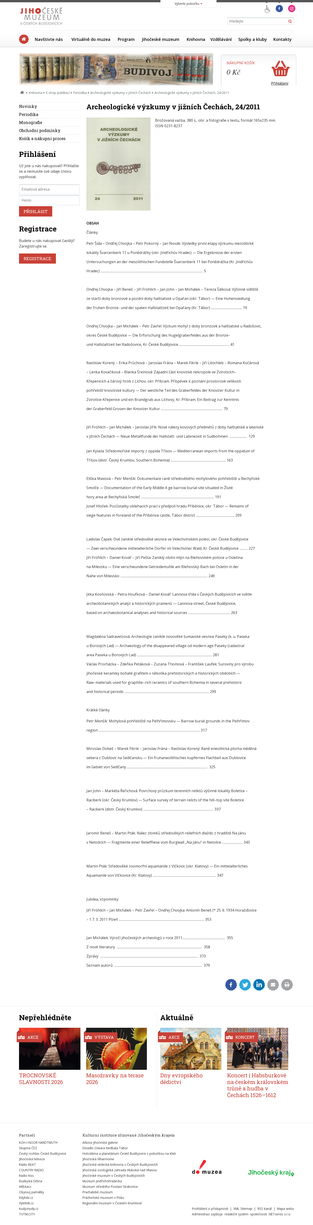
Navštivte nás (49, 39)
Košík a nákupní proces (42, 138)
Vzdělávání (221, 39)
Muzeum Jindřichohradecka (102, 1181)
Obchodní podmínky (39, 130)
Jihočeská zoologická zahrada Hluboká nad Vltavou (119, 1170)
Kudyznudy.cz (28, 1208)
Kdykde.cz (26, 1197)
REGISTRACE (37, 258)
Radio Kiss (26, 1175)
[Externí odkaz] (207, 1167)
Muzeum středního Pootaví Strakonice (110, 1186)
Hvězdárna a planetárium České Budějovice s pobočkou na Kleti (129, 1153)
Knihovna (196, 39)
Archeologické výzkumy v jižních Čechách (120, 92)
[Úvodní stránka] (42, 26)
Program (126, 39)
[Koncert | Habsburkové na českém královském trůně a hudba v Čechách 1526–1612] (257, 1049)
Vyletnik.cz (26, 1203)
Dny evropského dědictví (181, 1079)
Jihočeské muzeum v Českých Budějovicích (113, 1175)
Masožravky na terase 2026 (115, 1079)
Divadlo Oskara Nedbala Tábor (105, 1148)
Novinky (28, 106)
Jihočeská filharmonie (98, 1159)
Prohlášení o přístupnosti (210, 1208)
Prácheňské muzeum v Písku (103, 1197)
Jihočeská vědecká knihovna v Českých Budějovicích (120, 1164)
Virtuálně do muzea (90, 39)
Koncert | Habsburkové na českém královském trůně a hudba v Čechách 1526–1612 (257, 1085)
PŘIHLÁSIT (36, 211)
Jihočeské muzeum (160, 39)
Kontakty (282, 39)
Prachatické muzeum (97, 1192)
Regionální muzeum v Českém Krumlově (112, 1203)
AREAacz (25, 1186)
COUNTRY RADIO (31, 1170)
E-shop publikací (58, 92)
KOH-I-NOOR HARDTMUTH (38, 1142)
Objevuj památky (31, 1192)
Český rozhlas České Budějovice (42, 1153)
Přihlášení (279, 83)
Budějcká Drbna (30, 1181)
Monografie (30, 122)
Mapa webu (285, 1208)
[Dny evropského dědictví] (190, 1049)
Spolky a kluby (252, 39)
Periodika (80, 92)
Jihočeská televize (32, 1159)
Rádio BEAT (27, 1164)
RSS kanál (265, 1208)
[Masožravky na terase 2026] (117, 1049)
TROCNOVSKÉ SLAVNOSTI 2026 (41, 1079)
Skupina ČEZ (28, 1148)
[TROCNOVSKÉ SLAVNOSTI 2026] (49, 1049)
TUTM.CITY (27, 1214)
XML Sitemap (242, 1208)
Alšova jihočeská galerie (100, 1142)
